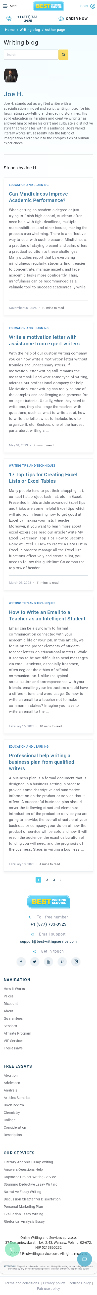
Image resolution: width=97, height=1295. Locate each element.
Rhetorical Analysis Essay (24, 1221)
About (8, 1011)
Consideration (15, 1127)
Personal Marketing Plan (23, 1207)
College (9, 1120)
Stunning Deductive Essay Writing (30, 1184)
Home (10, 30)
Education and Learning (28, 185)
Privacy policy (54, 1283)
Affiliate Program (17, 1033)
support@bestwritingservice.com (48, 941)
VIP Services (13, 1041)
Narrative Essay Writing (22, 1192)
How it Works (14, 989)
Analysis (10, 1090)
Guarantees (13, 1018)
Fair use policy (48, 1289)
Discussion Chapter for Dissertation (32, 1199)
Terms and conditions (22, 1283)
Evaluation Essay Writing (24, 1214)
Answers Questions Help (23, 1169)
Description (13, 1135)
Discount (11, 1004)
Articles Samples (17, 1098)
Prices (9, 996)
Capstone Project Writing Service (30, 1177)
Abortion (11, 1075)
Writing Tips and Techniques (32, 465)
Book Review (14, 1105)
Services (10, 1026)
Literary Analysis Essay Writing (28, 1162)
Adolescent (13, 1083)
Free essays (13, 1048)
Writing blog (30, 30)
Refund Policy (80, 1283)
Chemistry (12, 1113)
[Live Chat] (84, 1259)
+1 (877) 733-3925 (28, 19)
